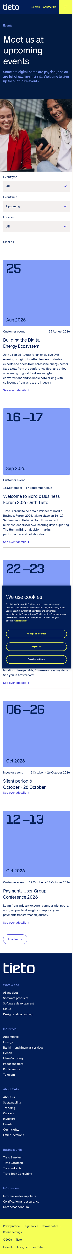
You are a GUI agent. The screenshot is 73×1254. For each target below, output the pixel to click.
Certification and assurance (21, 1201)
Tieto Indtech (12, 1168)
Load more (15, 939)
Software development (18, 1003)
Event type (10, 177)
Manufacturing (13, 1058)
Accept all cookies (36, 633)
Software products (15, 998)
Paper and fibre (13, 1064)
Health (7, 1053)
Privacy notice (11, 1226)
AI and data (10, 992)
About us (9, 1097)
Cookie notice (50, 1226)
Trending (9, 1108)
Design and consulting (18, 1014)
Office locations (13, 1135)
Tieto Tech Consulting (17, 1173)
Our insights (11, 1129)
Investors (9, 1119)
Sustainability (12, 1102)
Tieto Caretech (13, 1163)
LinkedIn (8, 1247)
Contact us (49, 7)
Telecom (9, 1074)
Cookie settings (12, 1232)
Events (7, 1124)
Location (9, 217)
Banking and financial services (23, 1047)
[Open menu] (66, 7)
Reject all (37, 646)
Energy (8, 1042)
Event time (10, 197)
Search (36, 7)
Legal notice (31, 1226)
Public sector (11, 1069)
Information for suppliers (19, 1196)
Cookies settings (36, 659)
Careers (8, 1113)
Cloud (7, 1009)
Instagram (23, 1247)
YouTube (38, 1247)
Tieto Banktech (13, 1157)
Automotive (11, 1037)
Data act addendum (16, 1207)
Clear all (8, 242)
